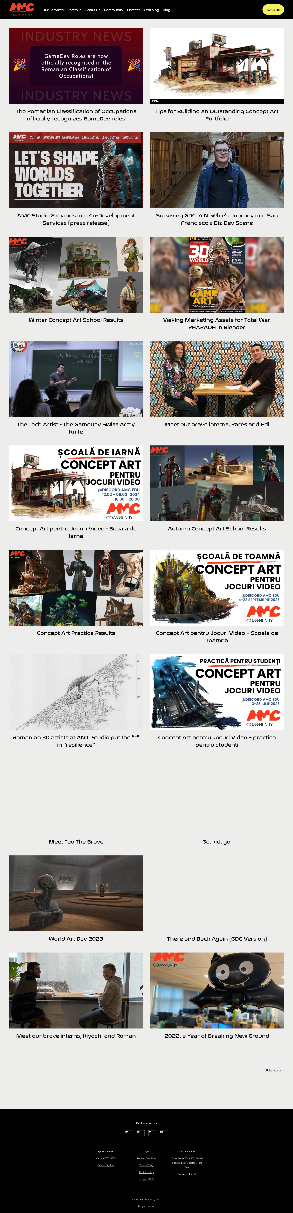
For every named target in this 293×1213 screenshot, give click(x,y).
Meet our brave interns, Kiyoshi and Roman (76, 1035)
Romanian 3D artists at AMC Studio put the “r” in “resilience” (76, 740)
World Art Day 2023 (76, 938)
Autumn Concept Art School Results (217, 528)
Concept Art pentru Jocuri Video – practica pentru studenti (217, 740)
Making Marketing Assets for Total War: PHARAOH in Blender (217, 322)
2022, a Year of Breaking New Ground (217, 1035)
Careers (133, 9)
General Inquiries (106, 1165)
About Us (92, 9)
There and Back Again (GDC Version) (217, 938)
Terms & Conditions (146, 1158)
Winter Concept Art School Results (76, 319)
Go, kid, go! (217, 841)
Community (113, 9)
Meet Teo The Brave (76, 841)
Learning (151, 9)
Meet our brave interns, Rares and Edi (217, 424)
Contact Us (273, 9)
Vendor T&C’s (146, 1179)
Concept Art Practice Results (76, 632)
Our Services (53, 9)
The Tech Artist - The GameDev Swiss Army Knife (76, 427)
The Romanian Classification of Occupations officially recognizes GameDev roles (76, 114)
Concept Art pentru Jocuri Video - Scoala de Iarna (76, 531)
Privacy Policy (146, 1165)
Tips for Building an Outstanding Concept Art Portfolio (217, 114)
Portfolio (74, 9)
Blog (166, 9)
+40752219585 (108, 1158)
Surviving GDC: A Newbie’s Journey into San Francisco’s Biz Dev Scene (217, 218)
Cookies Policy (146, 1172)
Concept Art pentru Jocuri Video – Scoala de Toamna (217, 636)
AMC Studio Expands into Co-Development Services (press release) (76, 218)
